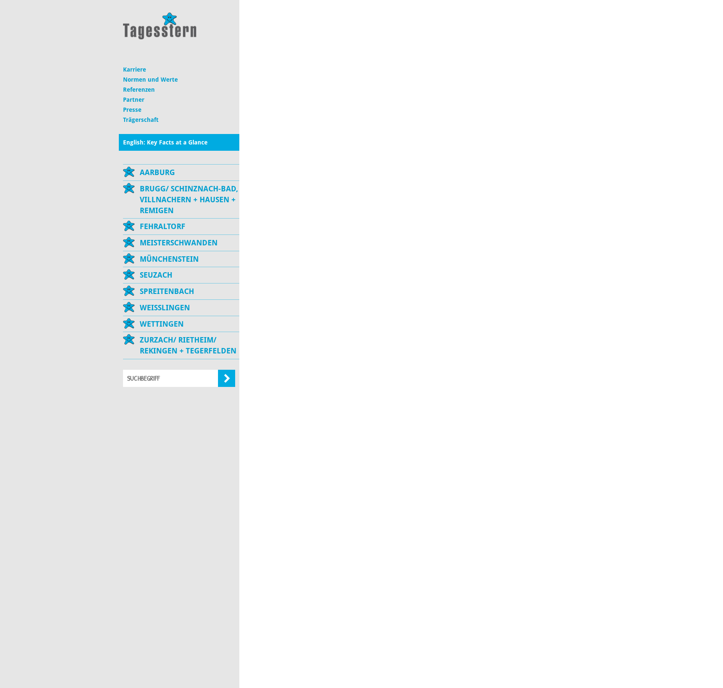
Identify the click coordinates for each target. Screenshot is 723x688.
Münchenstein (169, 259)
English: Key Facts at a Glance (165, 142)
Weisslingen (165, 307)
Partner (133, 99)
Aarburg (157, 172)
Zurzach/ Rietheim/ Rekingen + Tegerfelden (188, 345)
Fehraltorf (162, 226)
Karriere (134, 69)
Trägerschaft (141, 119)
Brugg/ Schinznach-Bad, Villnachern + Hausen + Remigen (189, 199)
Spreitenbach (167, 291)
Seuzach (156, 275)
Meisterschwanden (179, 242)
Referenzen (139, 89)
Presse (132, 109)
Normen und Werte (150, 79)
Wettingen (162, 324)
